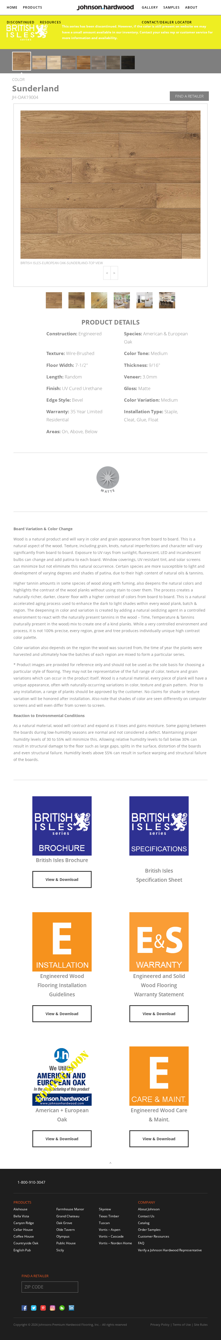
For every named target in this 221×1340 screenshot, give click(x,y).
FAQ (141, 1243)
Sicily (60, 1250)
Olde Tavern (65, 1229)
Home (12, 7)
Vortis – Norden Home (115, 1243)
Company (146, 1202)
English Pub (22, 1250)
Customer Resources (153, 1236)
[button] (107, 273)
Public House (66, 1243)
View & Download (62, 879)
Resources (50, 22)
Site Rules (201, 1324)
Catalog (144, 1223)
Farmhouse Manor (70, 1209)
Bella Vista (21, 1216)
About (191, 7)
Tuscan (104, 1223)
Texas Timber (109, 1216)
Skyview (105, 1209)
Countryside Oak (25, 1243)
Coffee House (23, 1236)
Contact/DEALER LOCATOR (167, 22)
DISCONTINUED (20, 22)
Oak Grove (64, 1223)
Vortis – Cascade (111, 1236)
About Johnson (149, 1209)
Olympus (63, 1236)
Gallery (150, 7)
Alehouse (20, 1209)
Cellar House (23, 1229)
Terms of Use (182, 1324)
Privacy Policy (160, 1324)
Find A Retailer (189, 96)
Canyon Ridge (23, 1223)
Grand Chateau (67, 1216)
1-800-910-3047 (31, 1182)
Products (32, 7)
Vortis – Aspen (109, 1229)
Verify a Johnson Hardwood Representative (170, 1250)
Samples (171, 7)
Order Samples (149, 1229)
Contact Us (146, 1216)
